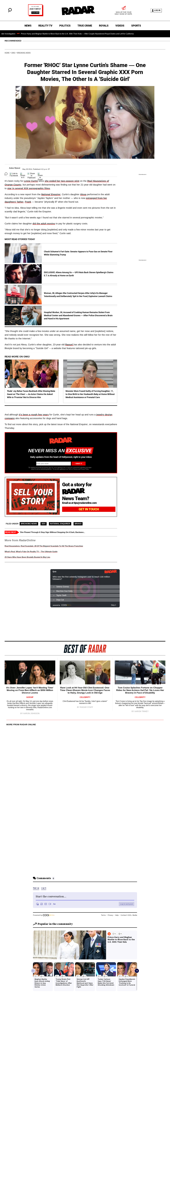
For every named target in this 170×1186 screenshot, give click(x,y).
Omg (13, 53)
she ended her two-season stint (62, 181)
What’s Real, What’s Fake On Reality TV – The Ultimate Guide (31, 552)
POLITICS (65, 25)
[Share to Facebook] (14, 174)
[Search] (10, 12)
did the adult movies (43, 223)
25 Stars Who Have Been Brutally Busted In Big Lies (27, 557)
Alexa (83, 194)
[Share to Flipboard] (31, 174)
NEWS (28, 25)
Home (7, 53)
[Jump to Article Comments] (6, 174)
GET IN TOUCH (89, 509)
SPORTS (136, 25)
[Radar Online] (78, 10)
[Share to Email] (40, 174)
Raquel (69, 344)
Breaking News (24, 53)
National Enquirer (50, 194)
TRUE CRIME (84, 25)
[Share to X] (22, 174)
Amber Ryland (14, 168)
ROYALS (103, 25)
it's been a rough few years (34, 414)
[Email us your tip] (35, 16)
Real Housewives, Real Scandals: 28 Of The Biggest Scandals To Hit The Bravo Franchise (44, 546)
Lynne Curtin (31, 181)
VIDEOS (119, 25)
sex (43, 524)
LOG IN (157, 10)
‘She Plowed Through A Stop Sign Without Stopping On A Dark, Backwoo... (52, 532)
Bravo (78, 524)
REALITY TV (45, 25)
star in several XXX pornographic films (28, 188)
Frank (28, 202)
